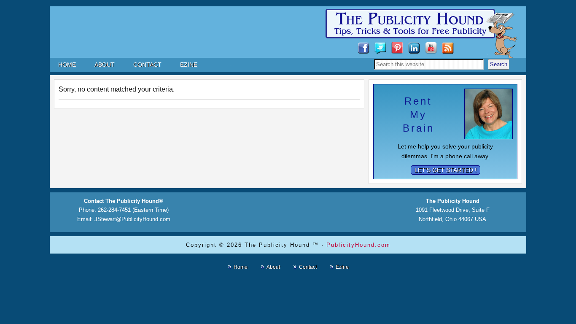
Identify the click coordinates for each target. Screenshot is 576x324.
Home (241, 267)
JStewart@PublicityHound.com (132, 219)
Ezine (342, 267)
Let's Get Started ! (445, 170)
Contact (308, 267)
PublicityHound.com (358, 245)
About (273, 267)
